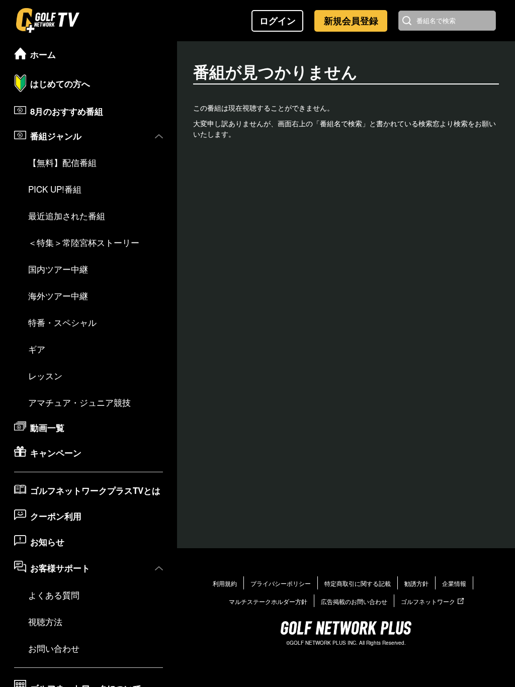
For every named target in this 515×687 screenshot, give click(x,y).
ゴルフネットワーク (428, 601)
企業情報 (454, 583)
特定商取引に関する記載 (357, 583)
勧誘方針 (416, 583)
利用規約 (225, 583)
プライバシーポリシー (280, 583)
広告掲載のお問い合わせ (354, 601)
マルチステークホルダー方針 (268, 601)
